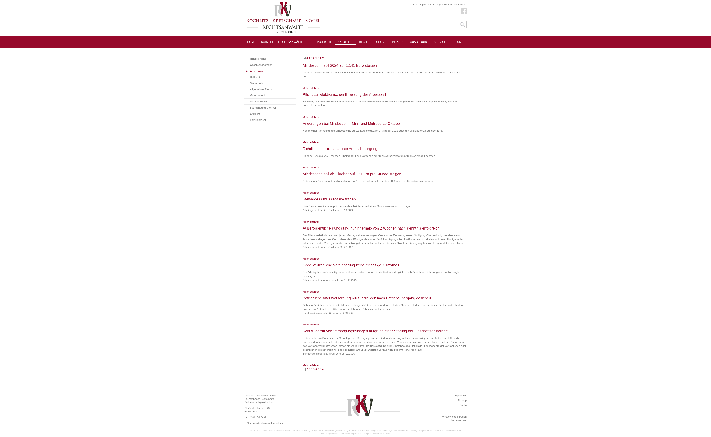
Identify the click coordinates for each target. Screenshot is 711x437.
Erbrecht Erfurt (283, 430)
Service (440, 42)
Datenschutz (460, 4)
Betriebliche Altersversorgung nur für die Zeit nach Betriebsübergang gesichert (367, 298)
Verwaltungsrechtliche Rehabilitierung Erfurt (340, 434)
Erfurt (457, 42)
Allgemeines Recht (261, 89)
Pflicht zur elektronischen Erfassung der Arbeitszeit (344, 94)
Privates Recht (258, 101)
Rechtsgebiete (320, 42)
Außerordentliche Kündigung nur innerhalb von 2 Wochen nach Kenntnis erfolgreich (371, 228)
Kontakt (414, 4)
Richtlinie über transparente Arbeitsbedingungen (342, 149)
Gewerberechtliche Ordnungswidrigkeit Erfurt (411, 430)
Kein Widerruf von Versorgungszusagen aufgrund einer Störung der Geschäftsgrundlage (375, 331)
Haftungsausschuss (442, 4)
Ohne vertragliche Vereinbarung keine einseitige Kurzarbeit (351, 265)
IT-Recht (255, 77)
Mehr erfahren (311, 88)
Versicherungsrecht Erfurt (347, 430)
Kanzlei (267, 42)
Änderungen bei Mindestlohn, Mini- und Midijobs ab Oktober (352, 124)
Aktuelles (345, 42)
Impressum (425, 4)
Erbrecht (255, 113)
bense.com (461, 420)
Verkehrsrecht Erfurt (300, 430)
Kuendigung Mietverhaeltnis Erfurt (375, 434)
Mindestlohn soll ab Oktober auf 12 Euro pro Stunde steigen (352, 174)
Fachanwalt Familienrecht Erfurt (447, 430)
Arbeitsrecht (258, 70)
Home (251, 42)
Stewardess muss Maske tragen (329, 199)
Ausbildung (419, 42)
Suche (463, 405)
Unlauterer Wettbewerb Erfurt (262, 430)
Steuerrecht (257, 83)
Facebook (464, 11)
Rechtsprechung (373, 42)
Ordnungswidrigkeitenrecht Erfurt (375, 430)
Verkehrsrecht (258, 95)
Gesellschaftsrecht (261, 64)
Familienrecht (258, 119)
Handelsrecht (258, 58)
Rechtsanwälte (290, 42)
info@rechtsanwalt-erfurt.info (268, 423)
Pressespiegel (370, 50)
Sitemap (462, 400)
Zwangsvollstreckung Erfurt (322, 430)
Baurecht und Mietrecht (263, 107)
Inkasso (398, 42)
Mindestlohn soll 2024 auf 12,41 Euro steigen (340, 65)
